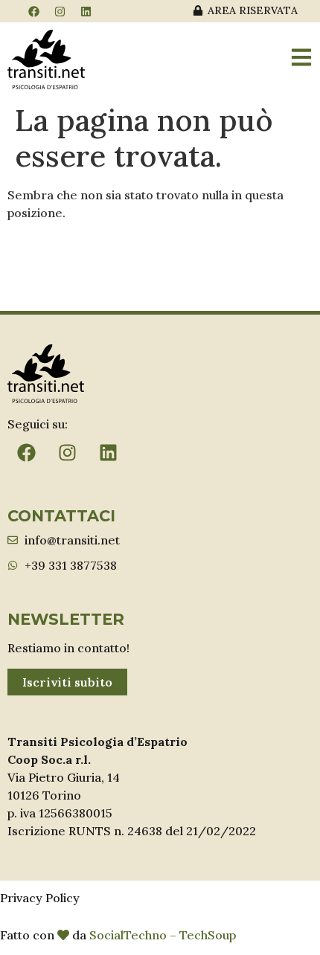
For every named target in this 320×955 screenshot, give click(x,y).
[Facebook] (33, 11)
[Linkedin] (85, 11)
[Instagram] (59, 11)
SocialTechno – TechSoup (162, 934)
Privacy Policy (40, 897)
